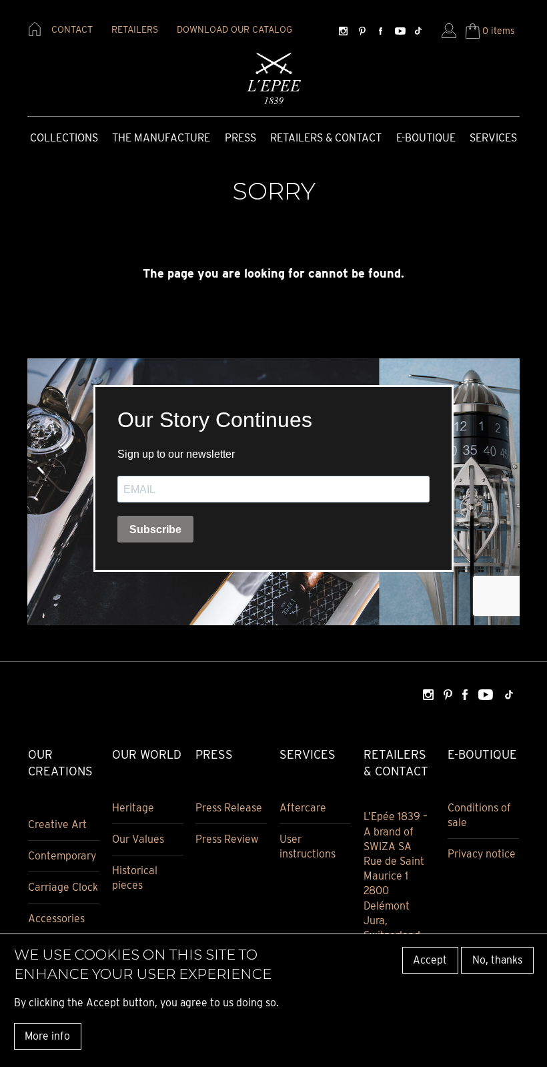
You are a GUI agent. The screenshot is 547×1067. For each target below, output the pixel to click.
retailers (134, 29)
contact (72, 29)
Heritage (133, 807)
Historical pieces (134, 878)
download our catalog (234, 29)
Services (493, 137)
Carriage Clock (63, 887)
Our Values (138, 839)
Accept (430, 960)
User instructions (308, 846)
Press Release (228, 807)
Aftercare (303, 807)
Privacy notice (482, 853)
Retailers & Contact (326, 137)
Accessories (56, 918)
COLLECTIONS (64, 137)
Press (240, 137)
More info (47, 1036)
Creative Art (57, 824)
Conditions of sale (479, 815)
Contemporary (62, 855)
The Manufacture (161, 137)
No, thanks (497, 960)
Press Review (227, 839)
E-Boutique (426, 137)
